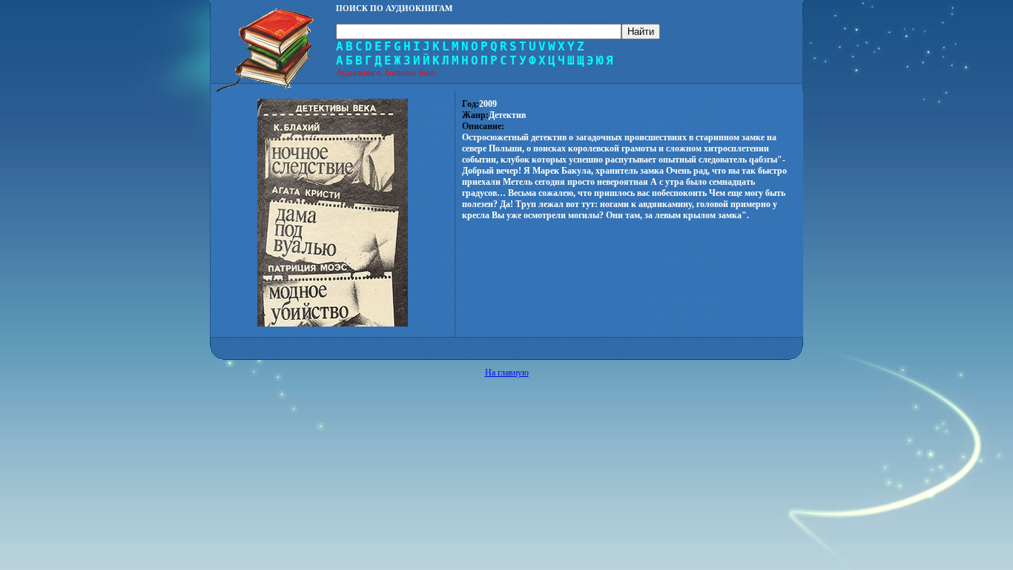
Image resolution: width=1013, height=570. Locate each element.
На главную (507, 372)
